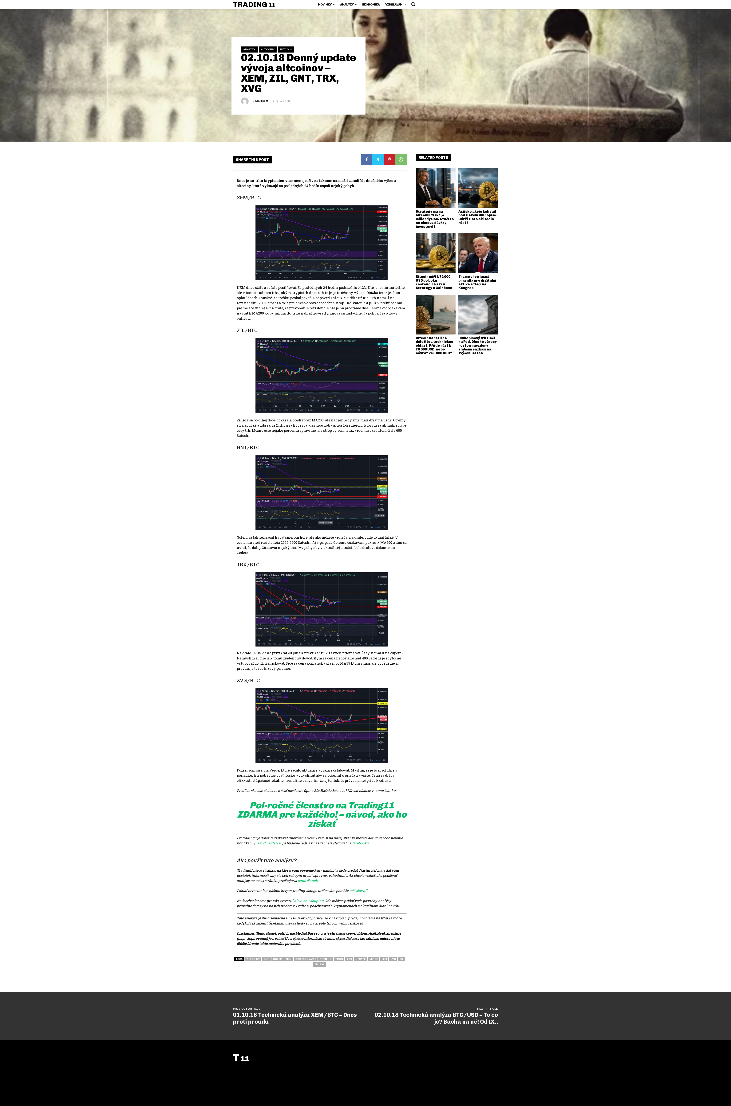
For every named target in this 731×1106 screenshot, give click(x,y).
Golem (277, 959)
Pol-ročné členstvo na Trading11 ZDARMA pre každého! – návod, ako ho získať (321, 814)
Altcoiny (268, 49)
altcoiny (253, 959)
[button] (413, 4)
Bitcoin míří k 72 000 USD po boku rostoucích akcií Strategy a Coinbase (434, 282)
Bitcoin (286, 49)
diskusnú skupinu (309, 900)
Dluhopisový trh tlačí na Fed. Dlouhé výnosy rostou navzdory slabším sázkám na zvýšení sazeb (477, 345)
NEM (288, 959)
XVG (393, 959)
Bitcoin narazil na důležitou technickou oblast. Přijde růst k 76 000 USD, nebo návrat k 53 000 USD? (434, 345)
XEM (384, 959)
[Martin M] (246, 101)
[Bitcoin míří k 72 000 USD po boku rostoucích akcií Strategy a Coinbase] (436, 253)
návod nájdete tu (268, 843)
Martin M (261, 101)
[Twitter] (378, 159)
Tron (339, 959)
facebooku (360, 843)
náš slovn (357, 890)
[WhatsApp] (401, 159)
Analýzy (249, 49)
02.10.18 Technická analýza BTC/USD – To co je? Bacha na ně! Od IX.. (436, 1018)
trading (325, 959)
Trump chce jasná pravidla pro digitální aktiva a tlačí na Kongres (477, 282)
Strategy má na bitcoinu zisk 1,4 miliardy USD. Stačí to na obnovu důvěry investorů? (435, 219)
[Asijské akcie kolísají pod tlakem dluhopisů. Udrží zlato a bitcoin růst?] (478, 188)
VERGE (373, 959)
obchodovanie (305, 959)
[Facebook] (366, 159)
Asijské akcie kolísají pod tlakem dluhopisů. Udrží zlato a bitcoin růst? (477, 217)
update (361, 959)
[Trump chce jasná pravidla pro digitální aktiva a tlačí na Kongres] (478, 253)
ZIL (402, 959)
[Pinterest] (389, 159)
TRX (349, 959)
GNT (266, 959)
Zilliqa (319, 964)
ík (366, 890)
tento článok (308, 880)
